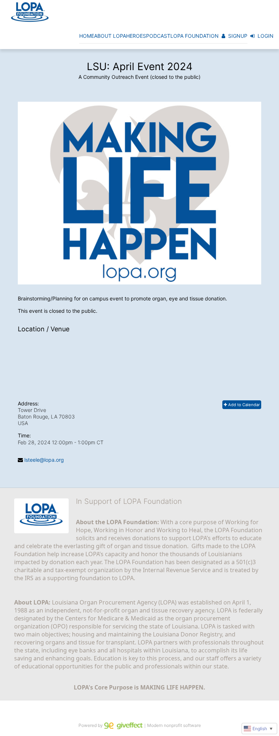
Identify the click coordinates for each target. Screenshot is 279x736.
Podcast (158, 36)
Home (86, 36)
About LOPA (110, 36)
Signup (237, 36)
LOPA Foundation (194, 36)
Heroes (136, 36)
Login (266, 36)
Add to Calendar (243, 404)
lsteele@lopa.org (44, 460)
